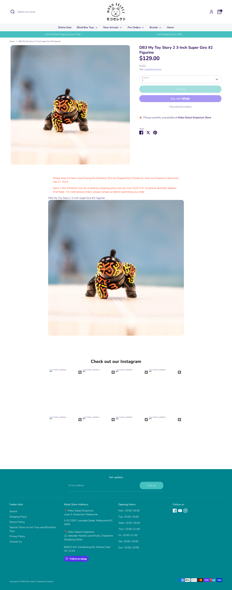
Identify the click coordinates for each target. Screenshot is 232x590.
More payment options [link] (180, 106)
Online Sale (64, 27)
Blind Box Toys (86, 27)
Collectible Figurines (152, 69)
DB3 (144, 66)
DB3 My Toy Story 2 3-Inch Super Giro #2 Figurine (39, 41)
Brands (154, 27)
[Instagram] (185, 511)
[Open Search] (12, 12)
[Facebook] (175, 511)
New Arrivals (111, 27)
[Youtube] (180, 511)
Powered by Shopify (44, 581)
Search (13, 511)
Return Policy (17, 522)
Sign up (151, 485)
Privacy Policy (17, 536)
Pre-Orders (134, 27)
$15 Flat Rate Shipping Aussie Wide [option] (63, 34)
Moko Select (30, 581)
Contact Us (15, 541)
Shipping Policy (18, 517)
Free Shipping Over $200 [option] (169, 34)
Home (170, 27)
